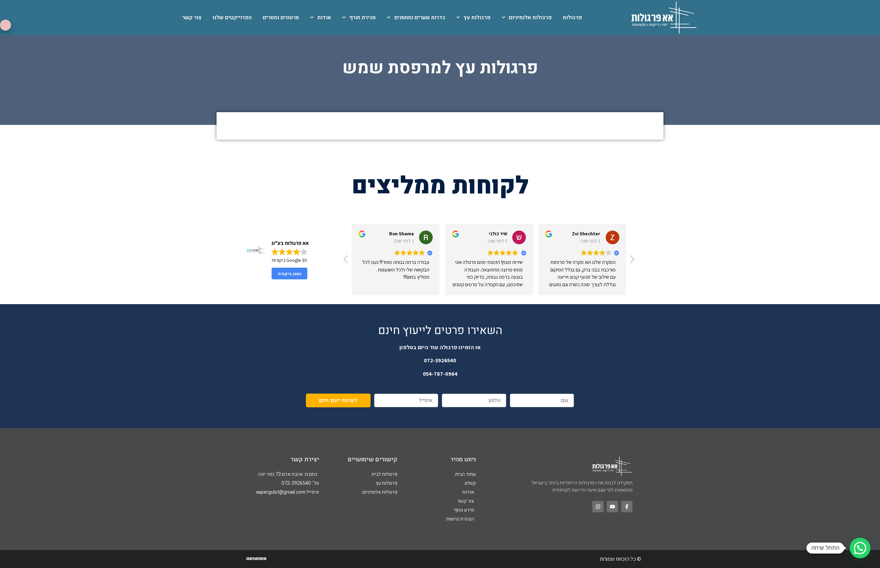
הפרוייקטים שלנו (232, 17)
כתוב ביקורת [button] (289, 274)
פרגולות (572, 17)
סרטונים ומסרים (281, 17)
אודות (324, 17)
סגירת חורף (362, 17)
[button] (631, 261)
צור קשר (191, 17)
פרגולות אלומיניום (530, 17)
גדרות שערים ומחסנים (419, 17)
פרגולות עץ (477, 17)
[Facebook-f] (626, 506)
